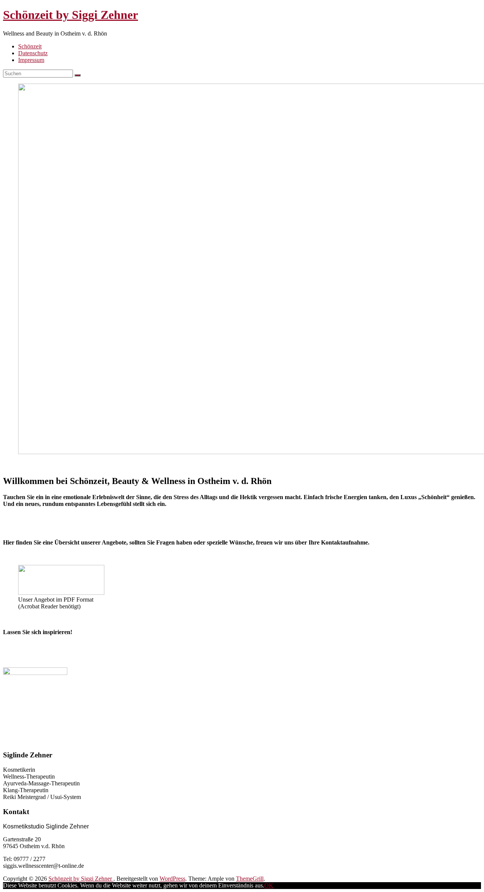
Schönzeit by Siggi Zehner (70, 15)
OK (268, 885)
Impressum (31, 60)
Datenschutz (33, 53)
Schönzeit (30, 46)
